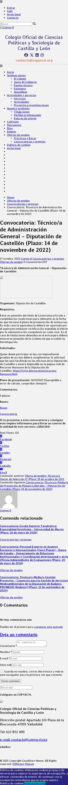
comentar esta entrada (48, 627)
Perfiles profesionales (27, 115)
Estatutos (20, 88)
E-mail (5, 658)
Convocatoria (8, 414)
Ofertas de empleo (18, 135)
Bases (3, 407)
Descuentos (14, 125)
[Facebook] (26, 55)
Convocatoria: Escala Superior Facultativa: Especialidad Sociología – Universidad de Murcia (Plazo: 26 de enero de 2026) (32, 529)
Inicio (10, 72)
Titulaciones (21, 111)
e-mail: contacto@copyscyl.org (23, 739)
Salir (10, 11)
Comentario (8, 646)
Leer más (40, 783)
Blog (10, 128)
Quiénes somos (16, 75)
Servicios (20, 98)
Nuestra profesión (18, 108)
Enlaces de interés (25, 118)
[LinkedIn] (37, 55)
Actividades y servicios (21, 95)
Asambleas (20, 92)
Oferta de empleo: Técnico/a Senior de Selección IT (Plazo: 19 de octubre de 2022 (32, 477)
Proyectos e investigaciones (31, 105)
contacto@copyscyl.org (34, 60)
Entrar (11, 7)
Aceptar (29, 783)
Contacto (12, 17)
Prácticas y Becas (25, 138)
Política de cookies (18, 145)
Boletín (11, 131)
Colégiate (13, 121)
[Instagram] (42, 55)
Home (10, 197)
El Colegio (20, 78)
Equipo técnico (23, 85)
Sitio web (6, 665)
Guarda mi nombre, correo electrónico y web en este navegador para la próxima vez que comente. (31, 673)
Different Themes (23, 764)
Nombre (6, 652)
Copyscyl (26, 258)
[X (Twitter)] (32, 55)
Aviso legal (14, 14)
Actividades (21, 102)
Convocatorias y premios (29, 141)
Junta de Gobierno (25, 82)
